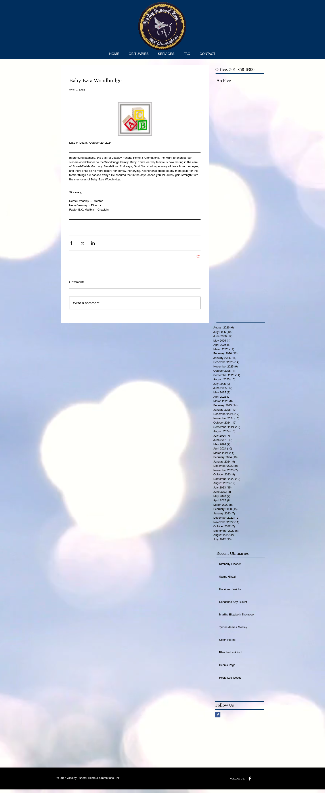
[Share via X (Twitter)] (82, 243)
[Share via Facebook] (71, 243)
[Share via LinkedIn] (93, 243)
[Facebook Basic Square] (217, 714)
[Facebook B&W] (249, 778)
